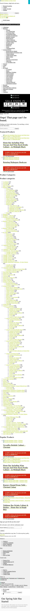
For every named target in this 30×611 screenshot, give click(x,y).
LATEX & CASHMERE (15, 207)
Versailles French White (12, 429)
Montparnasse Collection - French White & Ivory (15, 386)
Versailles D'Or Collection (12, 301)
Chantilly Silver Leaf (11, 253)
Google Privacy (12, 586)
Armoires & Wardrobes (11, 35)
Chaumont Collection (8, 267)
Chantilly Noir (9, 265)
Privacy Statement (7, 544)
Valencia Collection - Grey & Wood (11, 405)
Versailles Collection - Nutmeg (13, 422)
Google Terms (20, 586)
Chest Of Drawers (10, 40)
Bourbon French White (11, 225)
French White (9, 78)
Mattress (5, 381)
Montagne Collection (8, 384)
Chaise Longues (10, 291)
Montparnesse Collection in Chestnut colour (13, 390)
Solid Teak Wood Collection (10, 401)
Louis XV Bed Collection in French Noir (19, 350)
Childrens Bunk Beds (11, 41)
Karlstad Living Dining (11, 284)
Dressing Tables (10, 42)
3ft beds (8, 30)
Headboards (9, 44)
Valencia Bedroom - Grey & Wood (14, 407)
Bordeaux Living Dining (12, 220)
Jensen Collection (7, 280)
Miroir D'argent (7, 383)
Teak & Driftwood (10, 82)
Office (4, 90)
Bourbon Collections (8, 221)
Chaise (4, 65)
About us (5, 541)
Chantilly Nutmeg (7, 259)
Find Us (5, 570)
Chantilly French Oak (8, 258)
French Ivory (9, 79)
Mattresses (8, 45)
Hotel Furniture (7, 279)
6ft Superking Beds (11, 34)
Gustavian (5, 276)
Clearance (5, 92)
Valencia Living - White (12, 412)
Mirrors (8, 58)
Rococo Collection (7, 398)
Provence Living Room (12, 59)
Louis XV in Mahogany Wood (13, 377)
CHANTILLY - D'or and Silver (10, 250)
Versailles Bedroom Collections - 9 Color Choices (15, 414)
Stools (7, 47)
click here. (2, 534)
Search (16, 13)
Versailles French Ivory (11, 428)
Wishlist (5, 10)
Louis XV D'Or (10, 307)
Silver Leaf (9, 421)
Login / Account (7, 8)
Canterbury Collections (8, 249)
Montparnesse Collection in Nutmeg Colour (13, 391)
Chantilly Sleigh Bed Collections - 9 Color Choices (15, 262)
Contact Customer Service (9, 571)
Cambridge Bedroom (11, 246)
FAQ (4, 553)
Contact (5, 7)
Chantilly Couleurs (7, 256)
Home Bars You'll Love (9, 277)
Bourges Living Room (11, 231)
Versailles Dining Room (12, 303)
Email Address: (3, 527)
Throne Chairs (6, 403)
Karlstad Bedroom (10, 283)
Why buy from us (7, 545)
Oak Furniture (9, 76)
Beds (10, 321)
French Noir (9, 80)
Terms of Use (6, 560)
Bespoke (5, 85)
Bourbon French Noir (11, 224)
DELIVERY (6, 552)
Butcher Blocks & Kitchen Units (14, 52)
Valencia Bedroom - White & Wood (15, 411)
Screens (11, 376)
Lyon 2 (5, 380)
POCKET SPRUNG (14, 211)
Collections (6, 27)
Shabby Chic (9, 419)
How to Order (6, 555)
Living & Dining (7, 49)
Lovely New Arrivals (8, 379)
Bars (4, 66)
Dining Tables (9, 56)
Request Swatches (7, 6)
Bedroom (5, 28)
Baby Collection (7, 186)
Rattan (7, 71)
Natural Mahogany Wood (12, 417)
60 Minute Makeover (8, 564)
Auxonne (5, 184)
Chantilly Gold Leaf (11, 252)
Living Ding (6, 304)
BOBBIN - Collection (8, 215)
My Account (6, 589)
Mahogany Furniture (11, 72)
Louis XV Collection (8, 305)
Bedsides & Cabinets (14, 310)
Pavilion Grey (9, 418)
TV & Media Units (10, 62)
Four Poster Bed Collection (9, 87)
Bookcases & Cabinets (11, 51)
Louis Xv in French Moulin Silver (14, 329)
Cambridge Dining (10, 248)
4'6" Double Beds (10, 31)
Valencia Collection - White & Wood (12, 410)
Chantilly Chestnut (7, 255)
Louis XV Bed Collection (15, 317)
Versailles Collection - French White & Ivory (14, 426)
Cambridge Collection (8, 245)
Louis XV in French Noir (12, 341)
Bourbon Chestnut (10, 222)
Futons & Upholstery (8, 274)
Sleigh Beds (6, 86)
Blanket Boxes (9, 38)
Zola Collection (7, 434)
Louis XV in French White (12, 365)
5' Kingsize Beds (10, 33)
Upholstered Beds (10, 48)
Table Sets (8, 61)
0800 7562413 (4, 14)
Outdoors (5, 394)
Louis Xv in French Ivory (12, 318)
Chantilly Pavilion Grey (9, 260)
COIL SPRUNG (13, 205)
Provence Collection (8, 396)
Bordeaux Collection (8, 217)
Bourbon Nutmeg (10, 227)
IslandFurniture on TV (8, 562)
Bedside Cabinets (10, 37)
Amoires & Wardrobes (14, 308)
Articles (5, 563)
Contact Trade (6, 574)
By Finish (5, 68)
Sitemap (5, 586)
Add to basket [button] (10, 156)
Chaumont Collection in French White (15, 269)
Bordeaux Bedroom (11, 218)
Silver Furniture (10, 73)
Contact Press (6, 572)
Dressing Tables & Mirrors (15, 312)
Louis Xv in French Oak (12, 353)
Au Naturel (9, 69)
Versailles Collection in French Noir (15, 425)
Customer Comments (8, 542)
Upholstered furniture (11, 83)
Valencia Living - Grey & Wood (14, 408)
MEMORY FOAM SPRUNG (16, 210)
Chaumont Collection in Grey (13, 270)
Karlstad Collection (7, 281)
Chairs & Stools (10, 54)
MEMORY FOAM (14, 208)
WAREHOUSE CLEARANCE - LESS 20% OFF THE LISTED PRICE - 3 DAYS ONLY (15, 431)
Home (1, 113)
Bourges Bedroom (10, 229)
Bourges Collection (7, 228)
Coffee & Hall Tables (11, 55)
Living (10, 315)
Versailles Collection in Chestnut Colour (16, 424)
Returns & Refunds (7, 551)
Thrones (5, 64)
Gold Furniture (9, 75)
